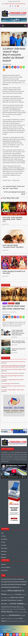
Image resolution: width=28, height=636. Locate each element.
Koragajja (25, 604)
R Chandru (6, 615)
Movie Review (4, 539)
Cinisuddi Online (13, 312)
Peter (16, 612)
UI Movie (16, 618)
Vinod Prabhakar (21, 621)
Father (2, 597)
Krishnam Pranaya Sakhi (12, 607)
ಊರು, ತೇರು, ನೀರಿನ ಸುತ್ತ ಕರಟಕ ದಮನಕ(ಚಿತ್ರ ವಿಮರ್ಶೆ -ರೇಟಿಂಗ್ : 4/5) (12, 219)
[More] (4, 70)
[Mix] (21, 67)
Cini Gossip (3, 545)
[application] (14, 471)
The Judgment (9, 618)
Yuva (25, 621)
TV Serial (17, 303)
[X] (7, 67)
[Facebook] (4, 67)
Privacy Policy (4, 570)
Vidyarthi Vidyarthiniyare (14, 621)
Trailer (13, 618)
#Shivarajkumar (14, 591)
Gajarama (6, 598)
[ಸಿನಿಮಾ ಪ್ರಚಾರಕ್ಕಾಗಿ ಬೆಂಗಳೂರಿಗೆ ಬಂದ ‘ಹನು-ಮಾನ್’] (14, 256)
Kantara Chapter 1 (17, 600)
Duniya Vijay (24, 594)
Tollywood (3, 554)
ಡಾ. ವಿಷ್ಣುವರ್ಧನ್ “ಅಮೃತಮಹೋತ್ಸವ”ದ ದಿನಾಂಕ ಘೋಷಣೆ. (12, 379)
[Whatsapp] (23, 67)
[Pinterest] (15, 67)
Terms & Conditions (5, 567)
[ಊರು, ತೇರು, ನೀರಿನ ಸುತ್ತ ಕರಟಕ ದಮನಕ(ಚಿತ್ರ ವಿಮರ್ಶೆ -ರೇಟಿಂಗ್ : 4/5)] (14, 203)
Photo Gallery (4, 548)
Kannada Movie (6, 600)
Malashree (11, 609)
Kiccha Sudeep (16, 604)
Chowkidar (18, 594)
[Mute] (22, 477)
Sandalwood (11, 303)
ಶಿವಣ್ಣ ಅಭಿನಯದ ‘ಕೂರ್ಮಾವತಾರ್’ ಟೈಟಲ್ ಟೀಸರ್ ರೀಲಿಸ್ (12, 375)
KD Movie (8, 604)
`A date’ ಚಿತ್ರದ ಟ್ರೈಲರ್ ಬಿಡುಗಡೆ (7, 383)
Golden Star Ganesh (17, 597)
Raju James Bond (21, 612)
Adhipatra (8, 594)
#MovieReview (4, 591)
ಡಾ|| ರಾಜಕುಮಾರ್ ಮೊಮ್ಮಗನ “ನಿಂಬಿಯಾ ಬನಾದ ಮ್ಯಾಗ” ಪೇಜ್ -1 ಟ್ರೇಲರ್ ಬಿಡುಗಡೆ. (13, 187)
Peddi (14, 612)
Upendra (8, 621)
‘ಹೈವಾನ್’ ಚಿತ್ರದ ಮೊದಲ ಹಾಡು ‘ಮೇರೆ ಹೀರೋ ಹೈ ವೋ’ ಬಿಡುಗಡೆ (18, 342)
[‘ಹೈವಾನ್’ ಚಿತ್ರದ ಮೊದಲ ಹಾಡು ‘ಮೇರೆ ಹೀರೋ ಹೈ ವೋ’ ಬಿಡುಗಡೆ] (5, 343)
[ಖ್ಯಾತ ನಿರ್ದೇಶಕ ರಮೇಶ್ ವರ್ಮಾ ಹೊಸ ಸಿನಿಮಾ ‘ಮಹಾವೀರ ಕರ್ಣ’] (14, 294)
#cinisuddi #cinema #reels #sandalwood (12, 579)
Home (2, 533)
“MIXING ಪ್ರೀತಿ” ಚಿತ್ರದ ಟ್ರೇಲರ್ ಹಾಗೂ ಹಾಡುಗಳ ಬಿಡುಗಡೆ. (14, 193)
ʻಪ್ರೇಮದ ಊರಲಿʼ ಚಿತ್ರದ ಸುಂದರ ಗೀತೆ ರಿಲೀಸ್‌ (18, 349)
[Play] (3, 477)
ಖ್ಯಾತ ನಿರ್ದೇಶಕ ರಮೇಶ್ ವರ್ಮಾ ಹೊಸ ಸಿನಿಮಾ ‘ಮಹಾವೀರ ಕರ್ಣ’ (13, 307)
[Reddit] (9, 67)
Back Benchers (12, 594)
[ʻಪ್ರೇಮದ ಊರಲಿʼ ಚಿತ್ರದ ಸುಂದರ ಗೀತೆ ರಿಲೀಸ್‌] (5, 350)
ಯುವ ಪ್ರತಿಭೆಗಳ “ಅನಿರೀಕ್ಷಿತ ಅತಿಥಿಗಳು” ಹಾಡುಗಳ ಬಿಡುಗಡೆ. (12, 389)
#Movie (20, 587)
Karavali (3, 603)
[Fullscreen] (25, 477)
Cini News (5, 303)
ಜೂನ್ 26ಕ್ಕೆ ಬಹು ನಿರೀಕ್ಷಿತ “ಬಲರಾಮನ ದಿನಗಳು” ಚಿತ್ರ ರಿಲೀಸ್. (13, 246)
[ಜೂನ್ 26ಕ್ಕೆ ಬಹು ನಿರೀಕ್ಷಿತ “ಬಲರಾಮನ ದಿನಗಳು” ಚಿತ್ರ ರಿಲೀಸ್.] (14, 230)
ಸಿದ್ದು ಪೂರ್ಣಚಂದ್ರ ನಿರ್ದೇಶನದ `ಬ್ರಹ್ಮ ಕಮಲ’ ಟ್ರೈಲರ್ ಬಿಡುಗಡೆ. (13, 386)
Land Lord (7, 609)
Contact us (3, 564)
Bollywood (3, 557)
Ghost (9, 597)
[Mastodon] (18, 67)
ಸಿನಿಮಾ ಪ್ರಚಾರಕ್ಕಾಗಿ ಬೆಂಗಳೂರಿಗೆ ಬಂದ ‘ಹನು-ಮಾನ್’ (14, 272)
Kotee (3, 607)
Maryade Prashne (22, 609)
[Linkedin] (12, 67)
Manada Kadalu (15, 609)
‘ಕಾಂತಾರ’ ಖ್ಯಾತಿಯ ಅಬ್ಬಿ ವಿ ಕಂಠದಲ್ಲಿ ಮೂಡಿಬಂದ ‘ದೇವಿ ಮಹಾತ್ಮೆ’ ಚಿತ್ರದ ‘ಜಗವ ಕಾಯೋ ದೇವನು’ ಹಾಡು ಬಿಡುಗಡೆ (18, 333)
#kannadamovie (13, 587)
